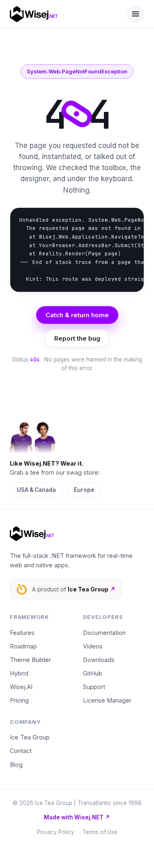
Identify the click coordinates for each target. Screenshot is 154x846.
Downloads (99, 659)
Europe (84, 490)
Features (22, 632)
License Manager (107, 700)
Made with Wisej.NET (77, 817)
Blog (16, 764)
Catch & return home (77, 315)
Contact (21, 750)
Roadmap (23, 646)
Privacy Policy (55, 832)
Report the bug (77, 338)
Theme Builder (30, 659)
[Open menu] (135, 14)
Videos (93, 646)
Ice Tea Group (30, 737)
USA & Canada (36, 490)
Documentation (104, 632)
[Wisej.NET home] (62, 14)
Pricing (19, 700)
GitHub (92, 673)
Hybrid (19, 673)
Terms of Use (100, 832)
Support (94, 686)
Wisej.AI (21, 686)
